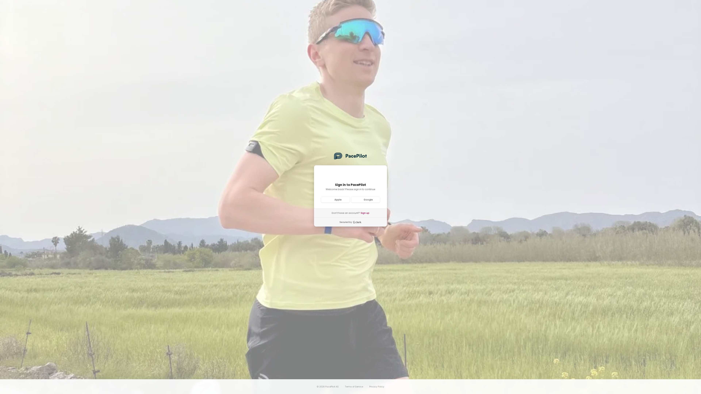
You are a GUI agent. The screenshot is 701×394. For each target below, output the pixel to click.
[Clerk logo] (357, 222)
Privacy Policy (376, 386)
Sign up (365, 213)
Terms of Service (354, 386)
